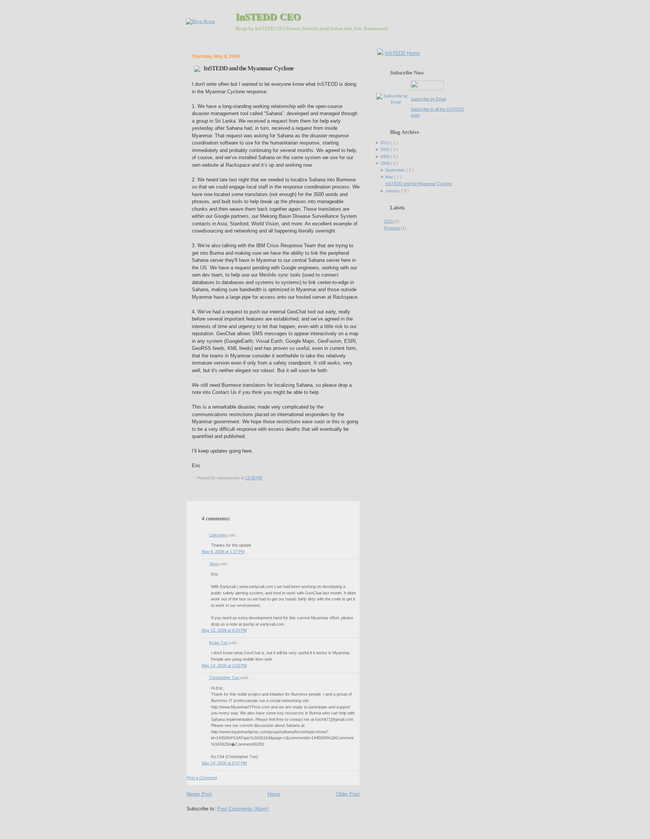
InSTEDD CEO (268, 16)
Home (273, 794)
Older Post (348, 794)
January (393, 190)
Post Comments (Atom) (243, 809)
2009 (385, 156)
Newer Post (199, 794)
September (395, 170)
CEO (389, 221)
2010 (385, 149)
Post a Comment (202, 777)
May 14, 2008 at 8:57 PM (224, 763)
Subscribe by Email (428, 99)
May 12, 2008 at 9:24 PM (224, 630)
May (389, 177)
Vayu (214, 563)
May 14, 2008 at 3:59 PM (224, 665)
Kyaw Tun (219, 642)
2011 (385, 142)
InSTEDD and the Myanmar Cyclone (249, 68)
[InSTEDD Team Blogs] (200, 21)
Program (392, 228)
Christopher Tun (224, 677)
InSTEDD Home (402, 53)
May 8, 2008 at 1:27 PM (223, 551)
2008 (385, 163)
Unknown (218, 535)
